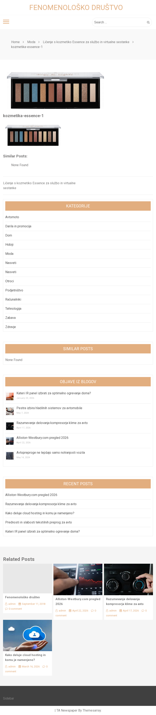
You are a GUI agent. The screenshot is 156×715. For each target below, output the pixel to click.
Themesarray (92, 710)
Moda (9, 254)
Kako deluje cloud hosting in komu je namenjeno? (39, 513)
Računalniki (13, 299)
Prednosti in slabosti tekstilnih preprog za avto (38, 522)
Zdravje (10, 327)
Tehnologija (13, 309)
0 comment (15, 608)
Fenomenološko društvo (76, 7)
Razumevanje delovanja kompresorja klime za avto (52, 423)
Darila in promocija (18, 226)
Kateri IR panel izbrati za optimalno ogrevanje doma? (53, 393)
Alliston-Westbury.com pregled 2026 (42, 438)
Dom (8, 235)
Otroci (9, 281)
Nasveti (10, 263)
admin (12, 603)
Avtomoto (12, 217)
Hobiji (9, 244)
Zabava (10, 318)
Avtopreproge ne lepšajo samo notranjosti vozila (50, 453)
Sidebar (8, 698)
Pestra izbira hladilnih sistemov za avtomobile (49, 408)
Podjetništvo (14, 290)
